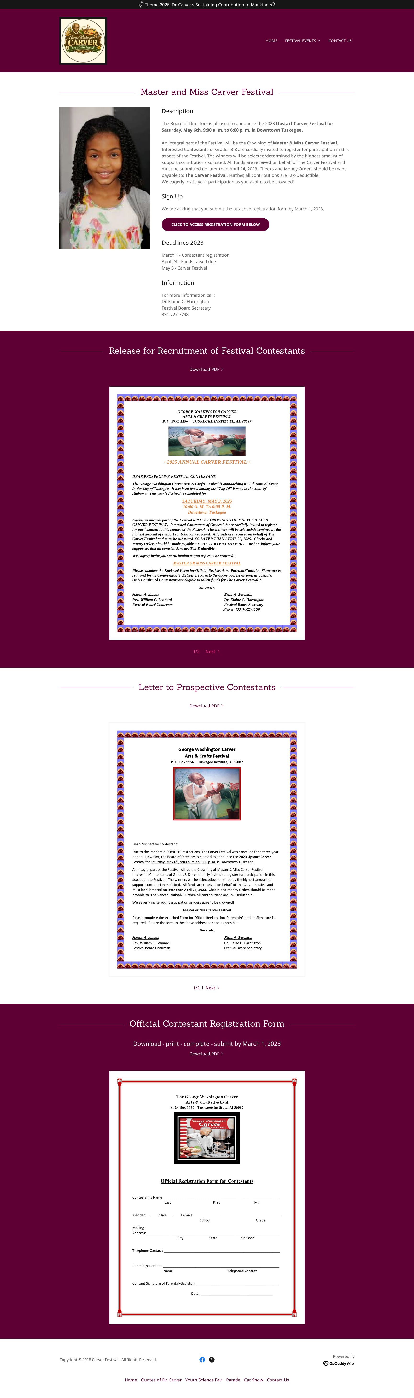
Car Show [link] (253, 1380)
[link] (83, 40)
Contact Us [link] (340, 40)
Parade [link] (233, 1380)
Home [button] (131, 1380)
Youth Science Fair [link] (203, 1380)
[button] (303, 41)
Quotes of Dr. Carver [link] (161, 1380)
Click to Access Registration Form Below (215, 224)
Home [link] (271, 40)
